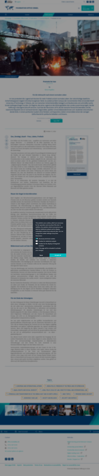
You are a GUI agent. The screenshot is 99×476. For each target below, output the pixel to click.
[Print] (6, 140)
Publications (33, 18)
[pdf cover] (77, 150)
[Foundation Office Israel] (9, 8)
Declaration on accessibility (52, 465)
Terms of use (38, 465)
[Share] (6, 147)
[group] (13, 412)
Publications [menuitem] (49, 15)
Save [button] (41, 255)
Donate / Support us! (73, 459)
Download (76, 174)
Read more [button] (39, 235)
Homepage (8, 18)
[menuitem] (7, 15)
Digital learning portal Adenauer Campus (79, 442)
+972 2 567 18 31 (12, 448)
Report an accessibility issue (71, 465)
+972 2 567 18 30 (12, 445)
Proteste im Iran (56, 18)
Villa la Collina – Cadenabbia (76, 456)
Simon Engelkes (49, 90)
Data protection (28, 465)
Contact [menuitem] (70, 15)
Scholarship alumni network (76, 450)
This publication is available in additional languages (49, 118)
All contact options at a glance (14, 451)
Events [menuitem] (27, 15)
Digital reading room (73, 453)
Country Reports (44, 18)
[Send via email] (6, 143)
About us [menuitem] (91, 15)
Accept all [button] (58, 255)
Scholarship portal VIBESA (75, 447)
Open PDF (56, 121)
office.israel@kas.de (13, 442)
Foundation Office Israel (21, 18)
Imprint (19, 465)
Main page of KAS (10, 465)
